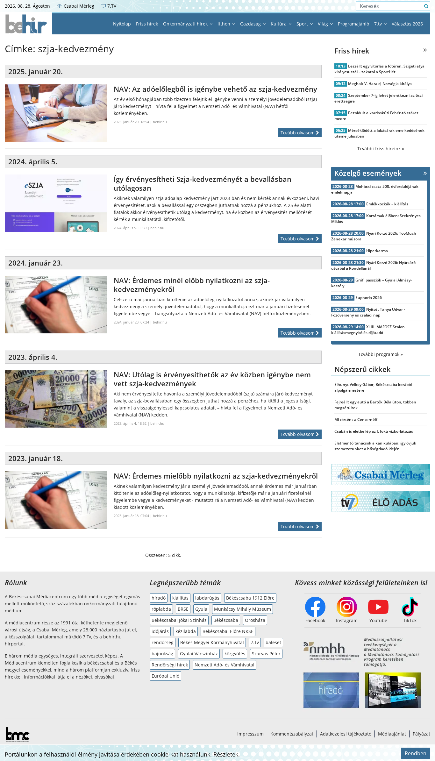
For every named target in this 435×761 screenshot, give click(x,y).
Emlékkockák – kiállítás (387, 204)
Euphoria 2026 (368, 297)
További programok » (380, 354)
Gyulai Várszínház (199, 654)
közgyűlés (235, 654)
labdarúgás (207, 598)
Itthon (225, 24)
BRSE (183, 609)
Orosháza (255, 620)
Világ (323, 24)
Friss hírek (147, 24)
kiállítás (180, 598)
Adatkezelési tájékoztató (345, 734)
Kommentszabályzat (291, 734)
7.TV (111, 6)
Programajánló (353, 24)
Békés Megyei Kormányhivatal (212, 642)
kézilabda (185, 631)
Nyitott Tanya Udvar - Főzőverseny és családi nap (368, 312)
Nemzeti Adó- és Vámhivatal (224, 665)
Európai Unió (165, 676)
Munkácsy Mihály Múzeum (242, 609)
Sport (302, 24)
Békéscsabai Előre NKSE (228, 631)
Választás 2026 (407, 24)
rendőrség (163, 642)
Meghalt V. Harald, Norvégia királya (380, 83)
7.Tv (255, 642)
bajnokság (162, 654)
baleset (273, 642)
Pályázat (421, 734)
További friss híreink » (380, 149)
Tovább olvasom (298, 133)
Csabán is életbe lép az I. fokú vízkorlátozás (373, 431)
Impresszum (250, 734)
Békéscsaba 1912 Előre (250, 598)
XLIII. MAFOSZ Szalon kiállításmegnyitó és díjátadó (368, 329)
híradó (159, 598)
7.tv (378, 24)
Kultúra (279, 24)
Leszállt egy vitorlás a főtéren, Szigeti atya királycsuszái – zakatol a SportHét (379, 69)
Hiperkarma (377, 250)
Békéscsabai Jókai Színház (179, 620)
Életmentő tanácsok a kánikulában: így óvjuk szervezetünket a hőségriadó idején (375, 446)
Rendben (415, 753)
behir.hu (160, 121)
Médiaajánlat (392, 734)
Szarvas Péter (266, 654)
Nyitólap (122, 24)
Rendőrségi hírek (170, 665)
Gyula (201, 609)
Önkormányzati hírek (186, 24)
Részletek (225, 754)
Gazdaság (251, 24)
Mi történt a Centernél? (355, 419)
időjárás (160, 631)
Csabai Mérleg (78, 6)
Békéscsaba (225, 620)
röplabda (161, 609)
